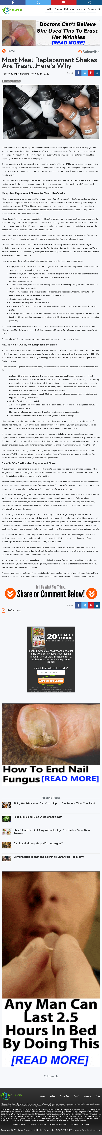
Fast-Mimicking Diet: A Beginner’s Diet (37, 817)
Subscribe (90, 52)
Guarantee (64, 1096)
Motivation (69, 9)
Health (49, 9)
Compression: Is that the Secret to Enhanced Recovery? (48, 857)
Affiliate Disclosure (37, 1124)
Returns (74, 1124)
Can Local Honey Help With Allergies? (38, 843)
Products (42, 1096)
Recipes (92, 9)
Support (87, 1096)
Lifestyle (81, 9)
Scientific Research (58, 1124)
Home (11, 51)
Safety (53, 1096)
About (76, 1096)
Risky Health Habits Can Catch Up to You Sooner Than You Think (54, 803)
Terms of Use (19, 1124)
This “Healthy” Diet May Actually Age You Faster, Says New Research (51, 831)
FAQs (97, 1096)
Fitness (58, 9)
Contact (85, 1124)
